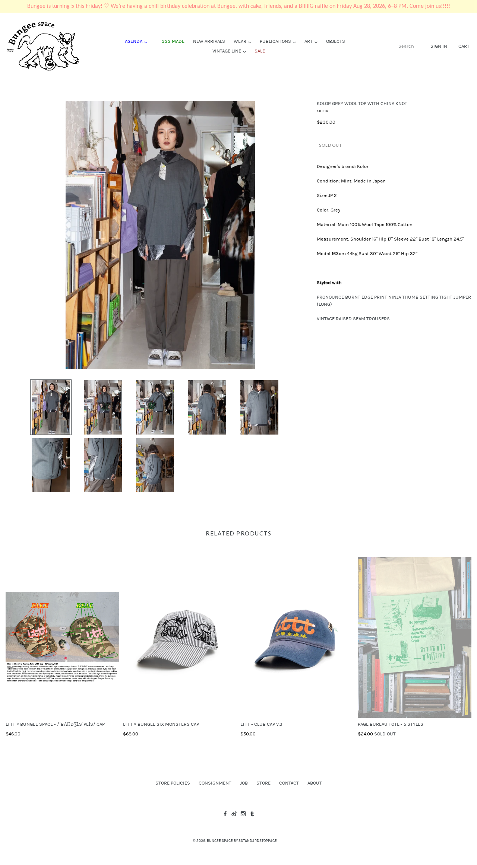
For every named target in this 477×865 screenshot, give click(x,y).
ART (312, 41)
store (263, 783)
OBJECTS (335, 41)
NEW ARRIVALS (209, 41)
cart (464, 46)
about (314, 783)
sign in (438, 46)
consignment (215, 783)
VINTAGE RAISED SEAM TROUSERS (353, 318)
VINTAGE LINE (231, 51)
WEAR (244, 41)
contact (289, 783)
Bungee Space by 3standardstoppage (242, 841)
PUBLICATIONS (280, 41)
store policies (172, 783)
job (244, 783)
